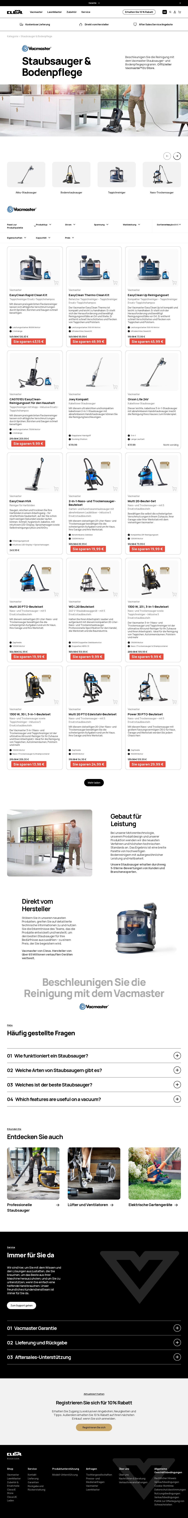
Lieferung (33, 1478)
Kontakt (32, 1474)
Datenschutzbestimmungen (170, 1489)
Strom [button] (68, 224)
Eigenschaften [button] (14, 237)
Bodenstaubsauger (71, 192)
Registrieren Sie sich (94, 1427)
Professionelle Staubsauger (19, 1207)
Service (85, 12)
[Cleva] (15, 12)
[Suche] (170, 12)
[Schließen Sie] (180, 3)
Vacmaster (13, 1474)
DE (164, 12)
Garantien (33, 1482)
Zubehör (72, 12)
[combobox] (164, 12)
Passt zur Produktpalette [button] (15, 226)
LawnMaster (14, 1478)
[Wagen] (179, 12)
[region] (94, 177)
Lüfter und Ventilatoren (88, 1204)
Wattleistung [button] (129, 224)
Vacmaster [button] (36, 12)
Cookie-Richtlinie (164, 1485)
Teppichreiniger (116, 192)
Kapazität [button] (41, 237)
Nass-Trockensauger (162, 192)
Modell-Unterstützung (65, 1474)
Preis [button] (67, 237)
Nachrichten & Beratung (132, 1478)
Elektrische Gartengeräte (150, 1204)
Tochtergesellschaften (99, 1474)
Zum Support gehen (21, 1305)
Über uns (124, 1474)
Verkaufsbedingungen (166, 1482)
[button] (170, 12)
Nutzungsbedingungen (167, 1493)
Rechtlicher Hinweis (165, 1478)
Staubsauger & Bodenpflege (36, 36)
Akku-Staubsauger (26, 192)
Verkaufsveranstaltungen (133, 1482)
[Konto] (175, 12)
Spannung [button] (99, 224)
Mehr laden (94, 782)
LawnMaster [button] (54, 12)
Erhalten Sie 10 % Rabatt (139, 12)
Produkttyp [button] (41, 224)
